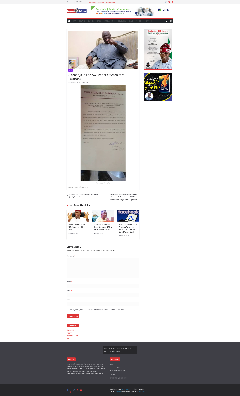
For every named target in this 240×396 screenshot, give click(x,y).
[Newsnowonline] (69, 21)
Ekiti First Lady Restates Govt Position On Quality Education (83, 195)
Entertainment (109, 21)
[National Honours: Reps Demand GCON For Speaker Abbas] (103, 211)
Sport (99, 21)
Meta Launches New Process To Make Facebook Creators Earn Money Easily (128, 228)
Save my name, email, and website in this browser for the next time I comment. (97, 310)
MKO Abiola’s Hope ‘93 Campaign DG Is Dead (76, 227)
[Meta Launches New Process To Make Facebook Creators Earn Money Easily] (128, 211)
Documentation (72, 335)
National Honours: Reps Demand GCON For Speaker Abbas (103, 227)
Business (91, 21)
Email (69, 291)
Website (69, 300)
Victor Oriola (85, 82)
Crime (131, 21)
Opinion (149, 21)
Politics (82, 21)
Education (122, 21)
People (138, 21)
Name (69, 282)
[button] (142, 21)
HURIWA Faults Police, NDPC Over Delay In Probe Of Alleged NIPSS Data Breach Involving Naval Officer (108, 3)
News (74, 21)
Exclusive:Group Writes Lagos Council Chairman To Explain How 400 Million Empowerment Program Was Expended (123, 197)
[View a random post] (171, 21)
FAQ (68, 338)
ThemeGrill (70, 330)
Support (69, 333)
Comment (71, 256)
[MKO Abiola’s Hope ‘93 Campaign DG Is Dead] (78, 211)
